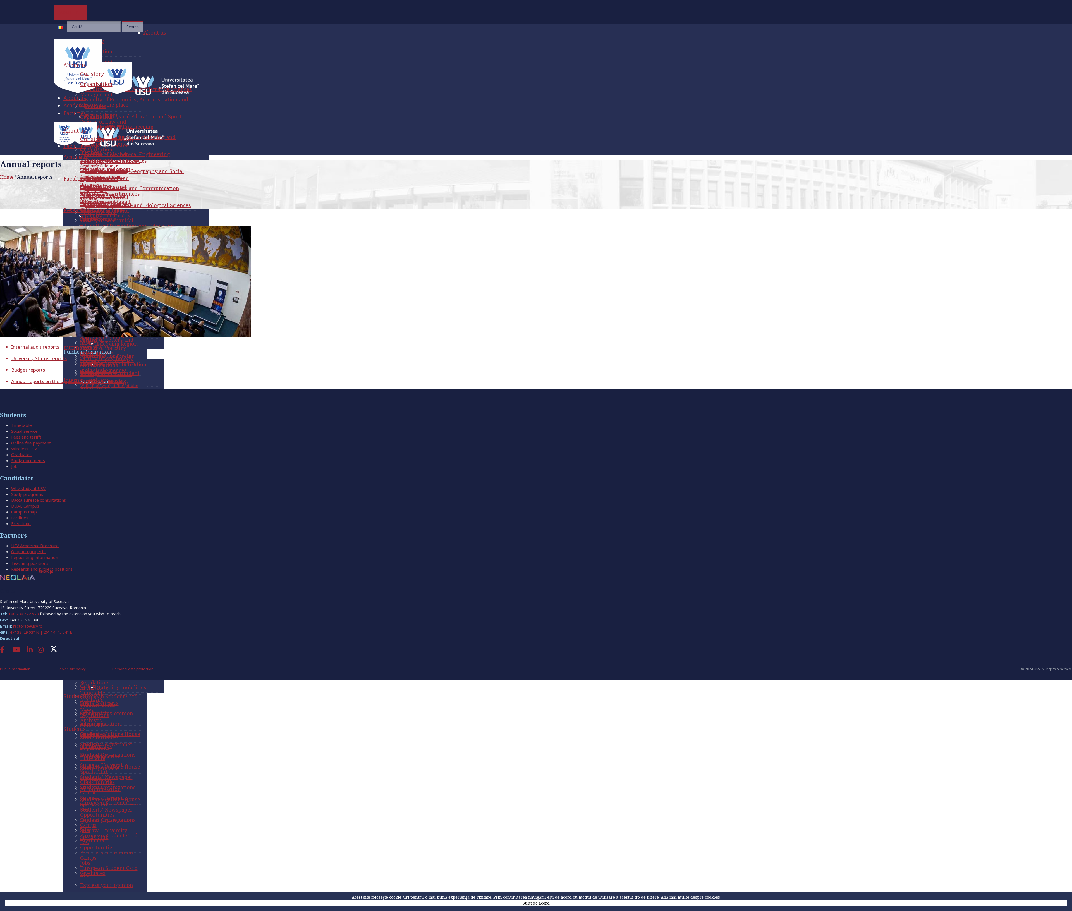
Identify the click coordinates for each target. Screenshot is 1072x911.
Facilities (19, 517)
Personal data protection (133, 669)
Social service (24, 431)
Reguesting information (34, 557)
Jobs (15, 466)
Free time (21, 523)
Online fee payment (31, 443)
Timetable (21, 425)
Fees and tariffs (26, 437)
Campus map (24, 512)
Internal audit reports (35, 347)
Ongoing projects (28, 551)
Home (6, 177)
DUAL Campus (25, 506)
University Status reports (39, 358)
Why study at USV (28, 488)
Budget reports (28, 370)
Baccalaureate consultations (38, 500)
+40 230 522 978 (23, 613)
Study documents (28, 460)
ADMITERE (70, 12)
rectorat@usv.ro (27, 626)
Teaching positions (29, 563)
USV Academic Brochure (35, 545)
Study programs (27, 494)
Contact (11, 591)
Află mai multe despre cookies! (691, 897)
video (44, 572)
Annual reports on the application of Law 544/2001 (67, 381)
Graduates (21, 454)
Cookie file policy (71, 669)
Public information (15, 669)
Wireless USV (24, 448)
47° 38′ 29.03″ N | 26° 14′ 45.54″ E (41, 632)
